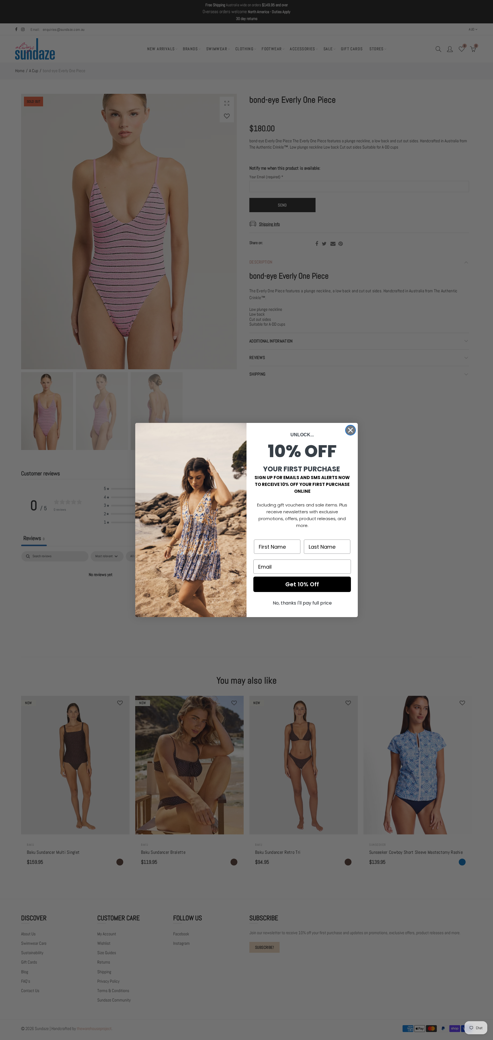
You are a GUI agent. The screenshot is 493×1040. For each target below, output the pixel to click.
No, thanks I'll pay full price (302, 603)
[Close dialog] (350, 430)
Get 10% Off (302, 584)
